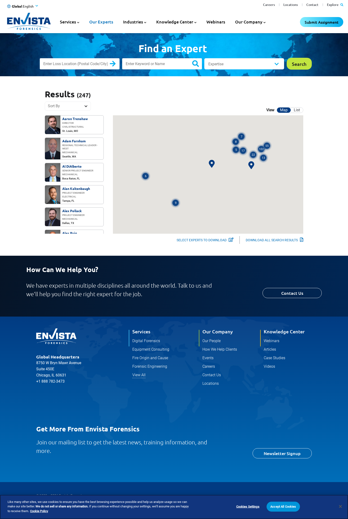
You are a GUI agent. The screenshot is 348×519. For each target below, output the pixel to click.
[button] (261, 149)
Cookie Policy (39, 511)
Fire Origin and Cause (150, 358)
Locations (290, 4)
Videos (269, 366)
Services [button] (68, 21)
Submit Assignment (322, 22)
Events (208, 358)
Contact (312, 4)
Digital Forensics (146, 341)
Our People (211, 341)
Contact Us (292, 293)
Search (116, 65)
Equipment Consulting (150, 349)
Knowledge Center (284, 331)
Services (141, 331)
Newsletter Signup (282, 453)
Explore (333, 4)
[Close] (340, 506)
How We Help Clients (219, 349)
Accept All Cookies (283, 506)
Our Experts (101, 21)
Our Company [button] (248, 21)
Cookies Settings (247, 506)
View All (139, 375)
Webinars (215, 21)
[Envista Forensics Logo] (56, 336)
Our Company (217, 331)
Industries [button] (133, 21)
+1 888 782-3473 (50, 381)
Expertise (215, 64)
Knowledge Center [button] (174, 21)
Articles (270, 349)
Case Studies (274, 358)
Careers (269, 4)
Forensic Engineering (149, 366)
